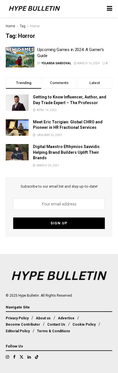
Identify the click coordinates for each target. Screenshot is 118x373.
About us (43, 318)
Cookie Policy (84, 325)
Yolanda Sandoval (56, 63)
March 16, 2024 (88, 63)
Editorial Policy (18, 331)
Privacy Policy (17, 318)
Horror (35, 26)
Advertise (66, 318)
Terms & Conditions (53, 331)
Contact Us (56, 325)
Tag (22, 26)
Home (10, 26)
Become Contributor (23, 325)
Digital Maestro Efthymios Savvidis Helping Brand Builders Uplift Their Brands (66, 152)
